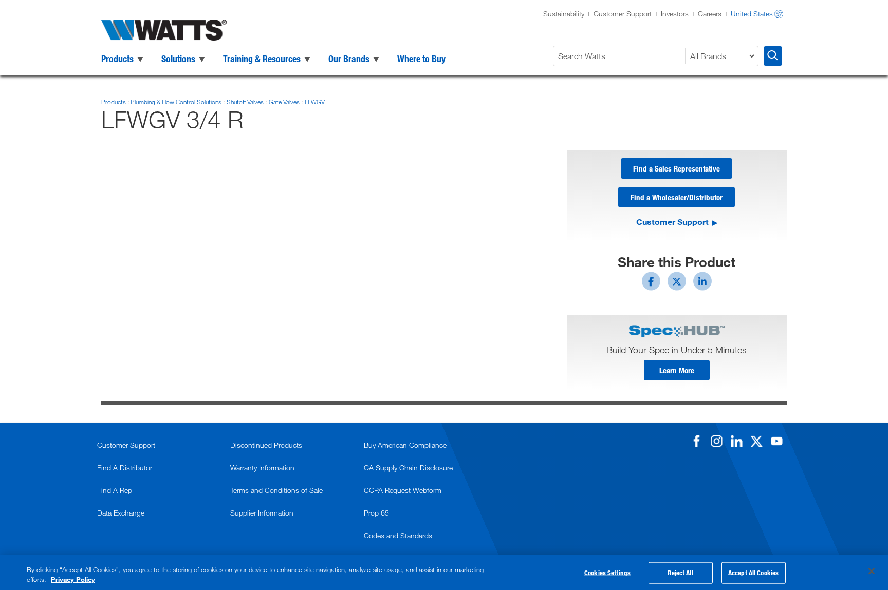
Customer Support (623, 13)
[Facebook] (696, 441)
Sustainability (563, 13)
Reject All (680, 572)
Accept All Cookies (753, 572)
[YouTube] (776, 441)
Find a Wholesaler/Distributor (677, 197)
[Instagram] (716, 441)
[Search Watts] (773, 56)
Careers (709, 13)
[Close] (871, 571)
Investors (675, 13)
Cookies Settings (607, 572)
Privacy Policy (73, 579)
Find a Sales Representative (676, 168)
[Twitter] (756, 441)
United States (752, 13)
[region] (444, 572)
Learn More (676, 370)
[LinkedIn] (736, 441)
